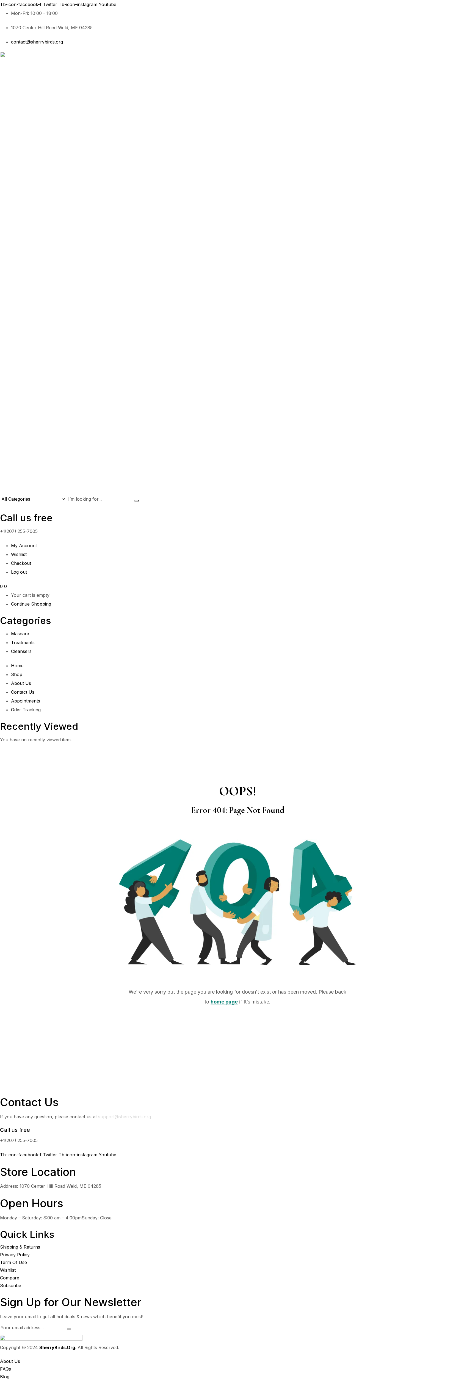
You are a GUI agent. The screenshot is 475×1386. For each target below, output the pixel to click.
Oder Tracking (26, 709)
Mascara (20, 633)
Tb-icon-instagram (79, 4)
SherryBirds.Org (57, 1347)
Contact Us (22, 692)
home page (224, 1002)
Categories (25, 620)
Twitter (51, 4)
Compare (9, 1278)
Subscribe (10, 1285)
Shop (16, 674)
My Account (24, 545)
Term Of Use (13, 1262)
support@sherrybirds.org (124, 1116)
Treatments (23, 642)
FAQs (5, 1369)
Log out (19, 572)
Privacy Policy (15, 1254)
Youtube (107, 4)
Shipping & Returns (20, 1247)
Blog (4, 1376)
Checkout (21, 563)
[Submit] (69, 1329)
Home (17, 665)
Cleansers (21, 651)
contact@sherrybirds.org (37, 42)
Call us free (26, 518)
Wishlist (19, 554)
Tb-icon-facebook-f (21, 4)
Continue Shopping (31, 604)
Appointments (25, 701)
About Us (21, 683)
